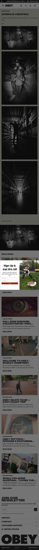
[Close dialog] (38, 261)
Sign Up (9, 283)
